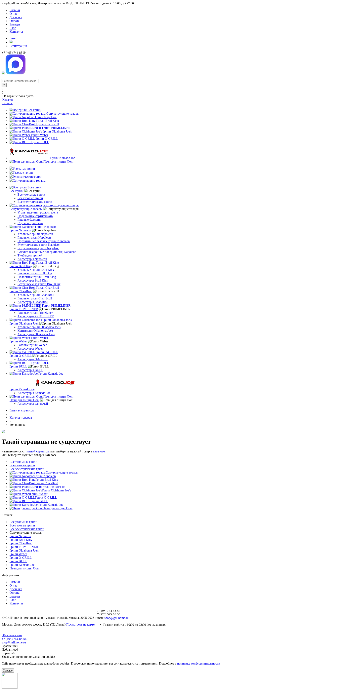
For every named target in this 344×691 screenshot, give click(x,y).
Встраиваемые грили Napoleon (38, 248)
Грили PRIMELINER (56, 128)
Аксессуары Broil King (33, 280)
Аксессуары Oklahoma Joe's (36, 334)
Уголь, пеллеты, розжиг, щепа (38, 212)
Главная (15, 10)
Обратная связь (12, 635)
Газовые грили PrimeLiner (35, 312)
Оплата (15, 20)
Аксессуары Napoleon (32, 259)
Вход (13, 38)
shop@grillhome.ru (116, 618)
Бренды (15, 24)
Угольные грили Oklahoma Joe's (39, 327)
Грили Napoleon (46, 117)
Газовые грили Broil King (35, 273)
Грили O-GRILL (47, 138)
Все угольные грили (31, 194)
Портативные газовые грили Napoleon (44, 241)
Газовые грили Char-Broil (35, 298)
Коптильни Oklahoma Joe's (35, 330)
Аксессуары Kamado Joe (34, 393)
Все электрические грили (35, 201)
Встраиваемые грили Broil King (39, 284)
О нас (13, 13)
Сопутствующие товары (62, 113)
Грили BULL (40, 142)
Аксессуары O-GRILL (33, 359)
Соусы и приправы (30, 223)
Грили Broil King (47, 120)
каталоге (99, 451)
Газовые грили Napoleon (34, 237)
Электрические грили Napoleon (39, 244)
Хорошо (8, 670)
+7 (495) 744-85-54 (14, 638)
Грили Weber (39, 135)
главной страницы (37, 451)
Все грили (34, 110)
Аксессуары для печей (33, 403)
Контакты (16, 31)
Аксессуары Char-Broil (33, 302)
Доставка (16, 17)
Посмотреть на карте (80, 624)
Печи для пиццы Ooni (58, 161)
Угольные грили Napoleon (35, 234)
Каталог (7, 99)
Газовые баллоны (29, 219)
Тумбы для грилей (30, 255)
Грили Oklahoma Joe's (57, 131)
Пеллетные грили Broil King (37, 277)
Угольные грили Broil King (36, 269)
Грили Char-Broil (47, 124)
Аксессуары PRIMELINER (36, 316)
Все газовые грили (30, 198)
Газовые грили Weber (32, 345)
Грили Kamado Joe (62, 158)
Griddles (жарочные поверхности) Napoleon (47, 251)
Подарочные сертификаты (35, 216)
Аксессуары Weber (30, 348)
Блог (13, 28)
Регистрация (18, 46)
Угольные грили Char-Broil (36, 294)
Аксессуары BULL (30, 370)
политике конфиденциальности (198, 663)
